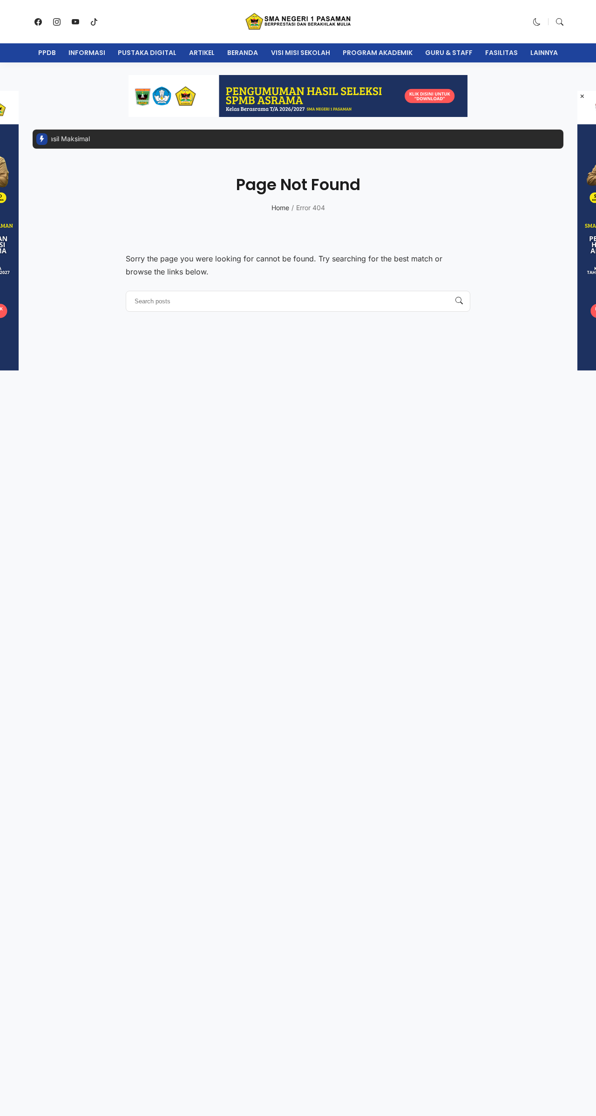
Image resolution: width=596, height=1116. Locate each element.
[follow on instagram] (56, 21)
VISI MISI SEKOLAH (300, 52)
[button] (537, 22)
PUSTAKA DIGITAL (147, 52)
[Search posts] (459, 301)
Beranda (242, 52)
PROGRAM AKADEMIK (378, 52)
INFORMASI (86, 52)
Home (280, 208)
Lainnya (544, 52)
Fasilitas (501, 52)
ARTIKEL (202, 52)
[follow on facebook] (38, 21)
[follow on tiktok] (94, 21)
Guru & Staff (449, 52)
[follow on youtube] (75, 21)
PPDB (47, 52)
